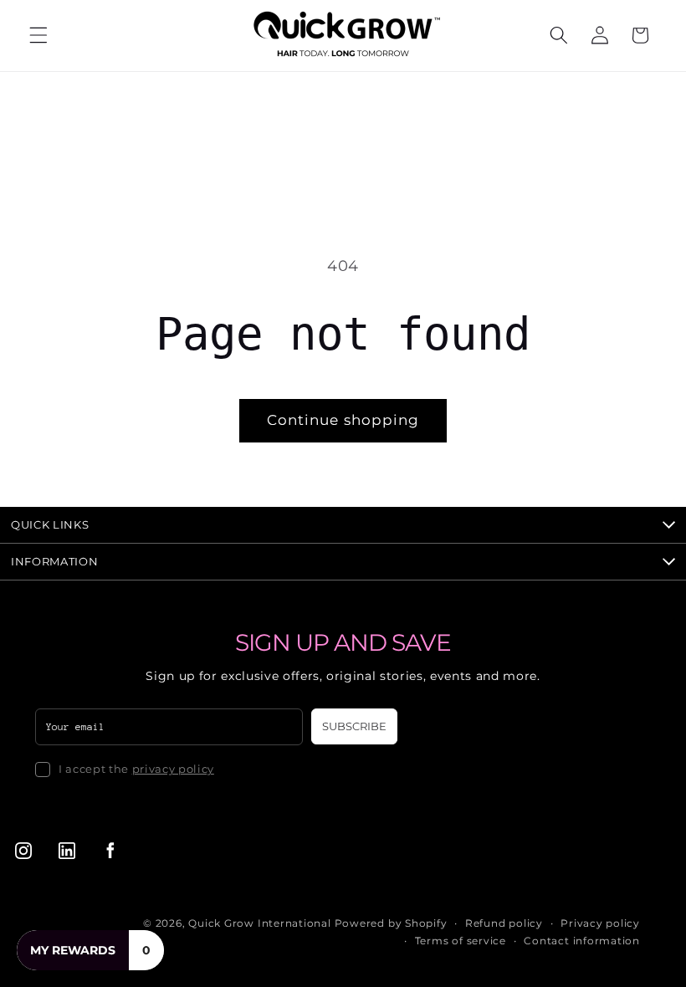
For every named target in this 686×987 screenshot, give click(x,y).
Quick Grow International (259, 923)
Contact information (582, 940)
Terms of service (460, 940)
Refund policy (504, 923)
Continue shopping (343, 420)
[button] (38, 35)
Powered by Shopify (391, 923)
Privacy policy (600, 923)
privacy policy (173, 768)
